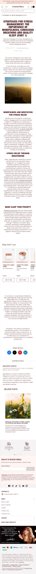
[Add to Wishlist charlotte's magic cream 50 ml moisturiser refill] (27, 250)
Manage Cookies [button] (17, 566)
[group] (8, 265)
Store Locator (5, 502)
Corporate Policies (6, 566)
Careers (3, 508)
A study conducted (26, 129)
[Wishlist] (6, 7)
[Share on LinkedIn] (25, 353)
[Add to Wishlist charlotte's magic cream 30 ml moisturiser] (13, 250)
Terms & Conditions (24, 564)
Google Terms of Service (14, 569)
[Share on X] (15, 353)
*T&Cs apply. (4, 474)
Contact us (21, 562)
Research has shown (10, 210)
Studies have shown (25, 180)
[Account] (28, 7)
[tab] (14, 454)
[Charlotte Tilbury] (18, 7)
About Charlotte (5, 505)
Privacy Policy (6, 479)
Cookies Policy (5, 513)
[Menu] (2, 7)
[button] (3, 10)
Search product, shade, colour (14, 10)
